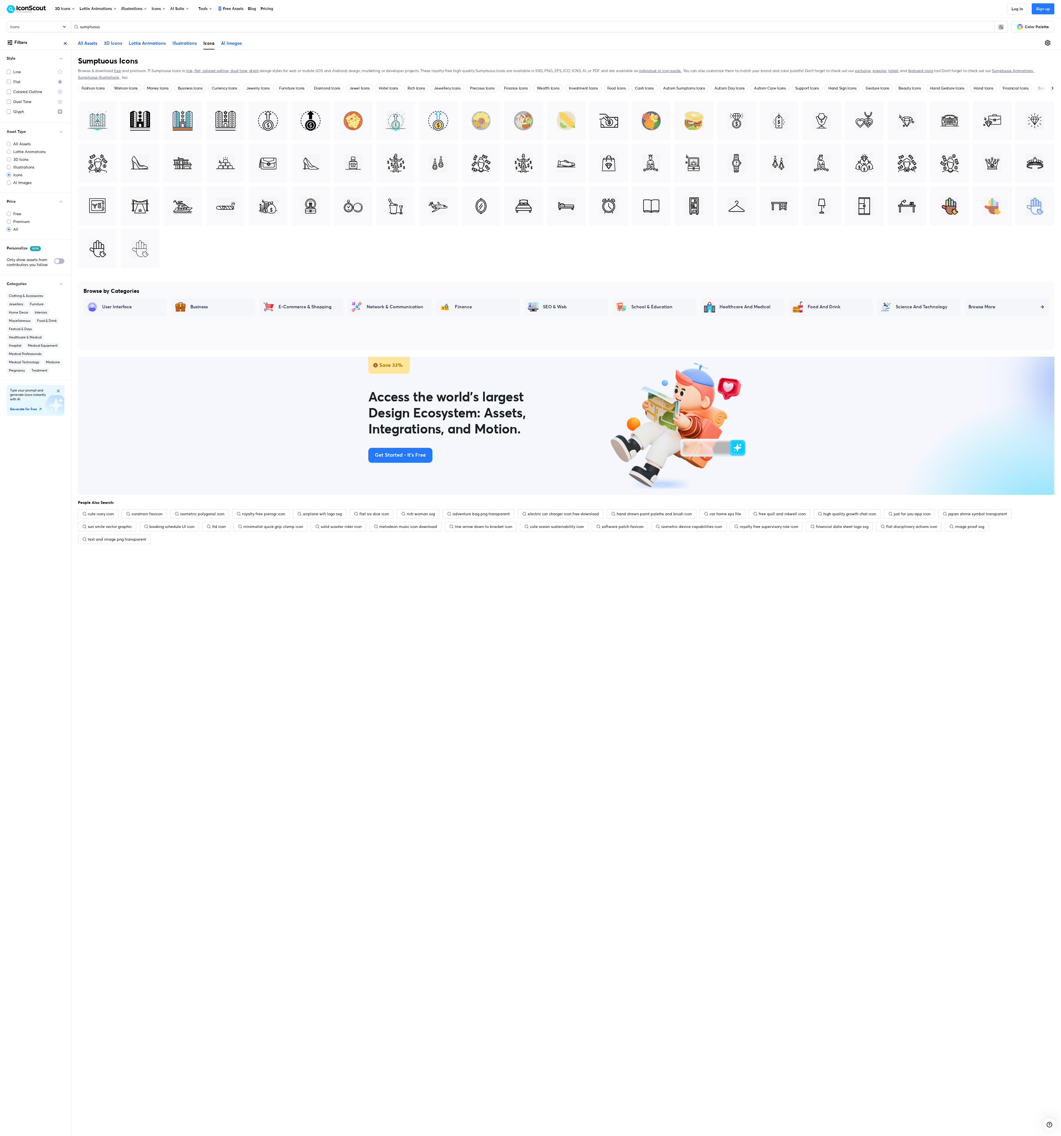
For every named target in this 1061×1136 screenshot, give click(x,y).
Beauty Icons (910, 88)
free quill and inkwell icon (782, 513)
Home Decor (18, 312)
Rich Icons (416, 88)
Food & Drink (47, 321)
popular (880, 70)
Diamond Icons (327, 88)
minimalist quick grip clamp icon (273, 526)
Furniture (37, 304)
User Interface (117, 307)
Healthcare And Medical (744, 307)
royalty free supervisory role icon (769, 526)
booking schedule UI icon (172, 526)
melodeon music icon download (408, 526)
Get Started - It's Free (400, 455)
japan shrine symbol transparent (977, 513)
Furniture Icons (291, 88)
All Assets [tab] (87, 43)
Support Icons (807, 88)
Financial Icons (1016, 88)
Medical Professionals (25, 354)
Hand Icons (983, 88)
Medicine (53, 362)
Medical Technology (24, 362)
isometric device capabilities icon (691, 526)
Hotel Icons (388, 88)
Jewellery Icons (447, 88)
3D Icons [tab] (113, 43)
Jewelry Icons (258, 88)
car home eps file (725, 513)
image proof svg (969, 526)
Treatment (39, 370)
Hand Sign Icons (842, 88)
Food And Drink (824, 307)
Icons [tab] (208, 43)
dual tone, (239, 70)
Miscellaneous (19, 321)
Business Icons (190, 88)
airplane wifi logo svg (322, 513)
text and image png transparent (117, 539)
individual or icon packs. (660, 70)
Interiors (41, 312)
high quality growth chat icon (849, 513)
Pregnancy (17, 370)
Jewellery (16, 304)
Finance (463, 307)
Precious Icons (482, 88)
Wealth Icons (548, 88)
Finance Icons (516, 88)
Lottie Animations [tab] (147, 43)
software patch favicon (623, 526)
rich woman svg (421, 513)
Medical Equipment (42, 345)
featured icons (920, 70)
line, (190, 70)
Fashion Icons (93, 88)
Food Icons (616, 88)
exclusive (863, 70)
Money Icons (157, 88)
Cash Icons (644, 88)
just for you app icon (912, 513)
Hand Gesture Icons (947, 88)
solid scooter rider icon (341, 526)
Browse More (981, 307)
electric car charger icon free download (563, 513)
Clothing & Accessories (26, 296)
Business (199, 307)
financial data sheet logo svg (842, 526)
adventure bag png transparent (481, 513)
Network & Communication (395, 307)
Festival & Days (20, 329)
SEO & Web (555, 307)
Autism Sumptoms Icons (684, 88)
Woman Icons (126, 88)
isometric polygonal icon (202, 513)
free (117, 70)
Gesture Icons (877, 88)
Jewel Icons (359, 88)
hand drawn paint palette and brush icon (654, 513)
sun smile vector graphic (110, 526)
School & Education (652, 307)
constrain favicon (147, 513)
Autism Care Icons (770, 88)
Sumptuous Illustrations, (99, 77)
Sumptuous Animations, (1013, 70)
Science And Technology (921, 307)
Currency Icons (224, 88)
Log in (1017, 9)
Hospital (15, 345)
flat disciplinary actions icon (911, 526)
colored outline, (216, 70)
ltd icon (219, 526)
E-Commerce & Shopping (305, 307)
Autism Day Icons (730, 88)
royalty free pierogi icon (263, 513)
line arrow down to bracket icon (483, 526)
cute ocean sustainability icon (557, 526)
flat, (199, 70)
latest (893, 70)
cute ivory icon (101, 513)
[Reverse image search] (1001, 27)
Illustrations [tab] (184, 43)
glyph (254, 70)
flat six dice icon (374, 513)
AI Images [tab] (231, 43)
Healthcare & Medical (25, 337)
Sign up (1043, 9)
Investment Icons (583, 88)
